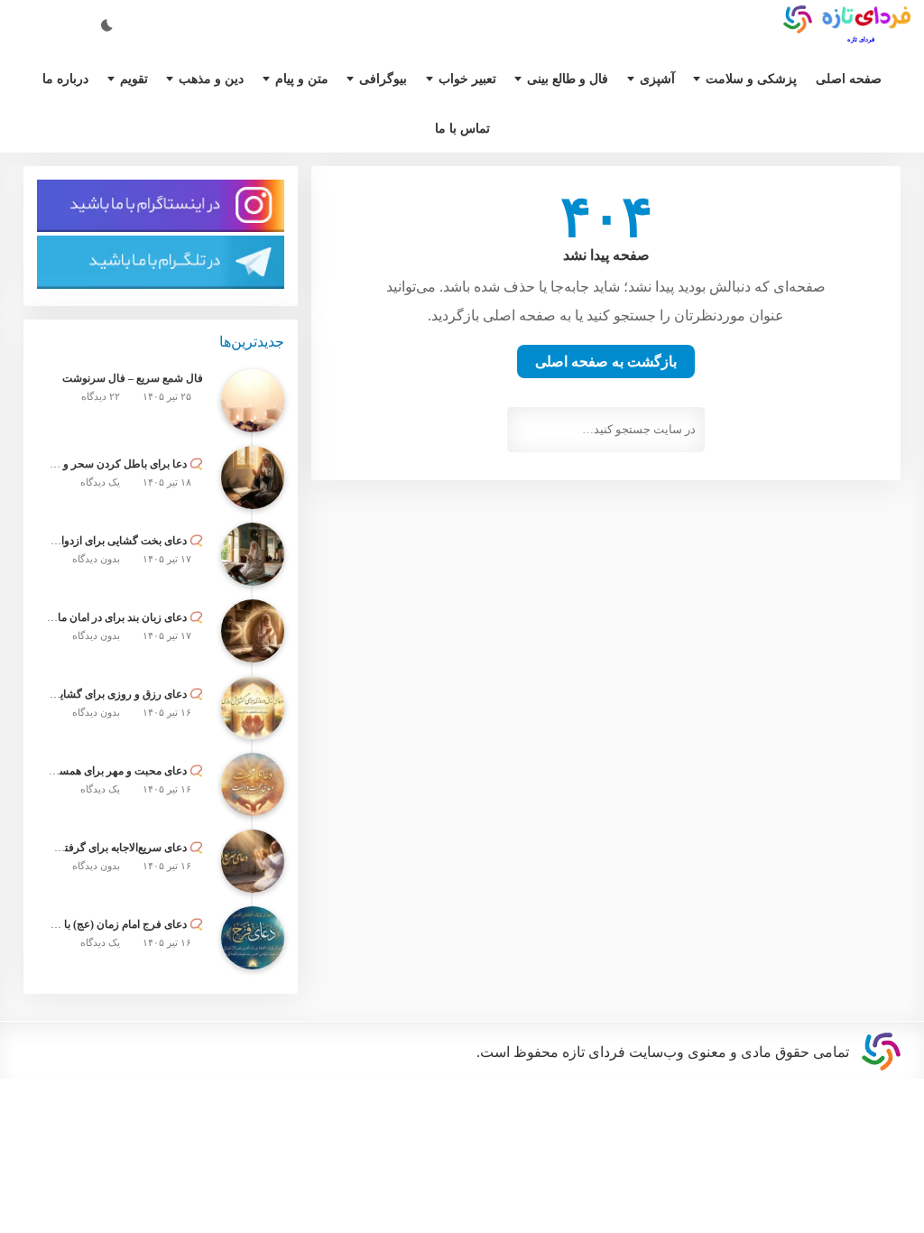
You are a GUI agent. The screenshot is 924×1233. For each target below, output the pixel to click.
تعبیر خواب (473, 78)
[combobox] (606, 443)
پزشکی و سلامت (750, 78)
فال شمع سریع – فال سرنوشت (137, 396)
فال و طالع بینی (573, 78)
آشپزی (662, 78)
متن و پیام (312, 78)
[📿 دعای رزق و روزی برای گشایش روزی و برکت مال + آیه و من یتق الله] (252, 724)
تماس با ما (462, 131)
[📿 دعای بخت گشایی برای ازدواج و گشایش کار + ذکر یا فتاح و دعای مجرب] (252, 570)
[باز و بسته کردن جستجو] (54, 23)
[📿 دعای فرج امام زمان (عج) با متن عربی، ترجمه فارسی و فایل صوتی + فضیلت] (252, 954)
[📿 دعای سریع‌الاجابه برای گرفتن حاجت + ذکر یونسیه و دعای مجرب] (252, 877)
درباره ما (68, 78)
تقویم (137, 78)
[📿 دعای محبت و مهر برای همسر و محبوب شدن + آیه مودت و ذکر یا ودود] (252, 800)
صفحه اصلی (844, 78)
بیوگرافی (391, 78)
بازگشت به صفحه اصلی (606, 373)
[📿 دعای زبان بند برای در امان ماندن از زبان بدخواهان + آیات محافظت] (252, 647)
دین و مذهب (217, 78)
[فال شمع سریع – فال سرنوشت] (252, 417)
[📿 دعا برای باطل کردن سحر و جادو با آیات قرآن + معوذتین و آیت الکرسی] (252, 493)
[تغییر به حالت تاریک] (108, 23)
